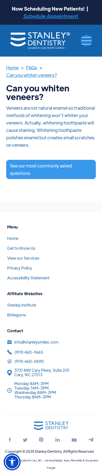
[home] (40, 41)
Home (12, 67)
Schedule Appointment (50, 16)
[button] (86, 40)
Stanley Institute (21, 305)
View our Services (23, 258)
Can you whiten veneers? (31, 75)
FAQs (31, 67)
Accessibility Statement (28, 277)
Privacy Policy (19, 267)
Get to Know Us (21, 248)
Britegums (16, 314)
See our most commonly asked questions (41, 169)
